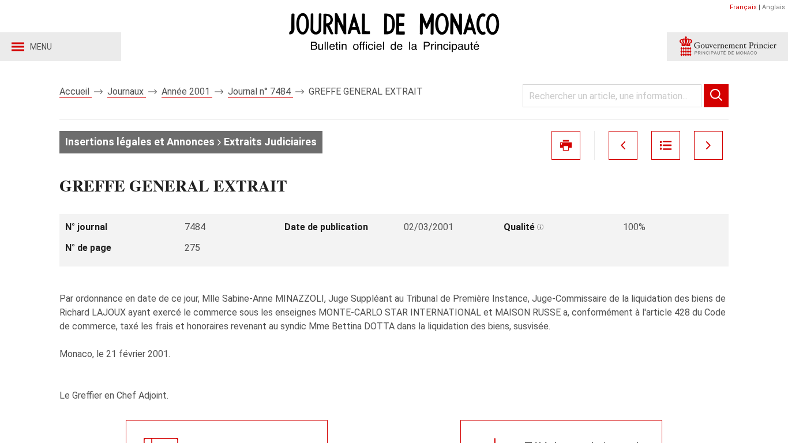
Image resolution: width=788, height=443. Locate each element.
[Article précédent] (623, 145)
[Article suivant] (708, 145)
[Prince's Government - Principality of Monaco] (727, 46)
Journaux (126, 91)
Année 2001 (187, 91)
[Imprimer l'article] (565, 145)
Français (743, 7)
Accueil (75, 91)
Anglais (773, 7)
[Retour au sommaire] (665, 145)
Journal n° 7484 (260, 91)
